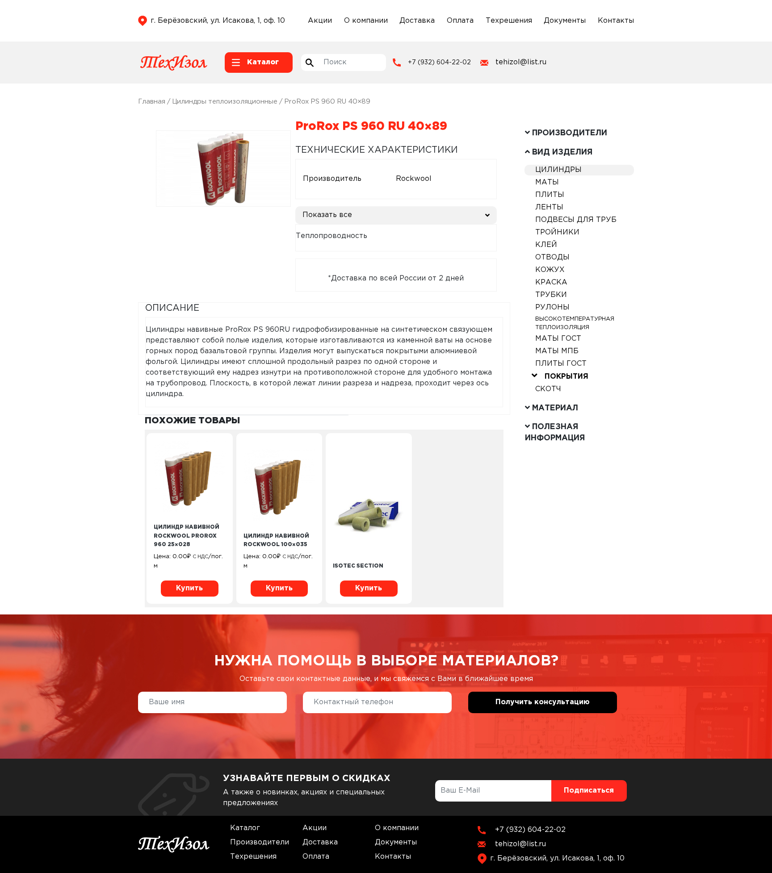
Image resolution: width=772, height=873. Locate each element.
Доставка (417, 20)
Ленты (549, 207)
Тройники (557, 232)
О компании (366, 20)
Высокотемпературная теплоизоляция (574, 323)
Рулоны (552, 307)
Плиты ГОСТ (561, 363)
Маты (547, 182)
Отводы (552, 257)
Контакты (616, 20)
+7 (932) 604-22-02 (439, 62)
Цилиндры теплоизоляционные (224, 101)
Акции (320, 20)
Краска (551, 282)
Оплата (460, 20)
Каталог (245, 828)
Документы (565, 20)
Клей (546, 245)
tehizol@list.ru (520, 62)
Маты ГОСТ (558, 338)
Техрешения (509, 20)
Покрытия (566, 376)
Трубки (551, 295)
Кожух (550, 270)
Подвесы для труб (576, 220)
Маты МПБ (557, 351)
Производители (259, 842)
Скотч (548, 389)
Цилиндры (558, 170)
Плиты (549, 195)
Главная (151, 101)
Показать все (327, 215)
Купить (189, 588)
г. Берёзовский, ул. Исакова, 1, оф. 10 (218, 20)
